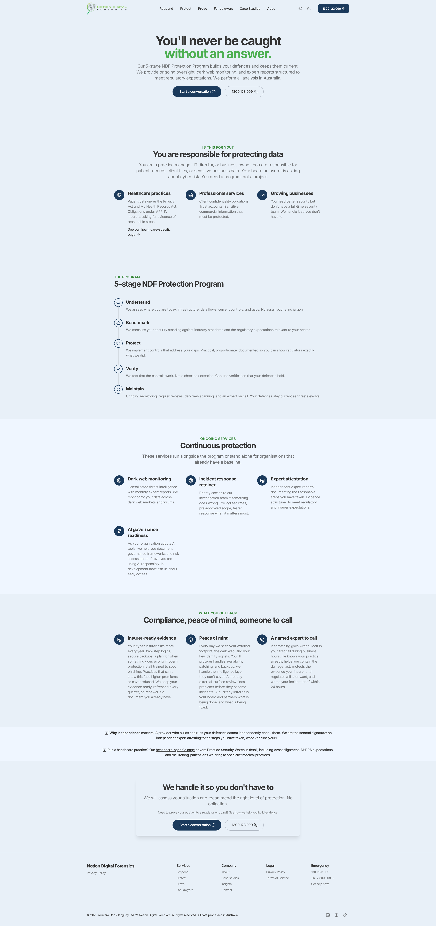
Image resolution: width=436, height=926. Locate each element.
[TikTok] (345, 915)
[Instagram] (336, 915)
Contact (226, 890)
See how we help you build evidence (253, 812)
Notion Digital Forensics (110, 865)
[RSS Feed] (309, 8)
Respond (166, 9)
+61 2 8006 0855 (322, 878)
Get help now (320, 884)
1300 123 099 (332, 8)
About (271, 9)
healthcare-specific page (175, 750)
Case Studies (250, 9)
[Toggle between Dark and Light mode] (300, 8)
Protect (185, 9)
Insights (226, 884)
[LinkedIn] (328, 915)
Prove (202, 9)
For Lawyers (223, 9)
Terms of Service (277, 878)
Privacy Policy (96, 873)
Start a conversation (195, 92)
